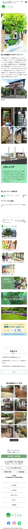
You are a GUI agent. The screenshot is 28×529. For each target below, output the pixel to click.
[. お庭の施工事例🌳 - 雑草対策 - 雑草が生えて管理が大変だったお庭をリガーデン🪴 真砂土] (7, 391)
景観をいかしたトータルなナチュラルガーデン (8, 221)
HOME (3, 1)
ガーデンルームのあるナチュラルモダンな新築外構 (20, 221)
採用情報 (14, 505)
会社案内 (14, 490)
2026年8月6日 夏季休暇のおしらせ (11, 357)
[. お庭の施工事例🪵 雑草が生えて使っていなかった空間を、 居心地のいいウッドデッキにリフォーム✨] (20, 391)
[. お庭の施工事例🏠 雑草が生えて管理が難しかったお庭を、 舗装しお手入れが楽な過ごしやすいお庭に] (7, 404)
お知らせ (14, 500)
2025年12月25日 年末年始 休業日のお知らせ (14, 366)
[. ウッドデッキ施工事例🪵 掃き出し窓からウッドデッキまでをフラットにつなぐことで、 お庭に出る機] (20, 404)
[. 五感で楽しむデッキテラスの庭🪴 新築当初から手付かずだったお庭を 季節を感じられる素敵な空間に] (20, 431)
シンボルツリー (11, 204)
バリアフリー (18, 204)
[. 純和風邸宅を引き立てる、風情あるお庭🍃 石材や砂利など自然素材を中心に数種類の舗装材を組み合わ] (7, 418)
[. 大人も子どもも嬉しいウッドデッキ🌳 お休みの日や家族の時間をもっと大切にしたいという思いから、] (7, 431)
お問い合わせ (14, 495)
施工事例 (9, 1)
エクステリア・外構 (18, 1)
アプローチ (4, 204)
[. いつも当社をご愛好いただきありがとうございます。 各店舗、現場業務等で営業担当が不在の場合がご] (20, 418)
